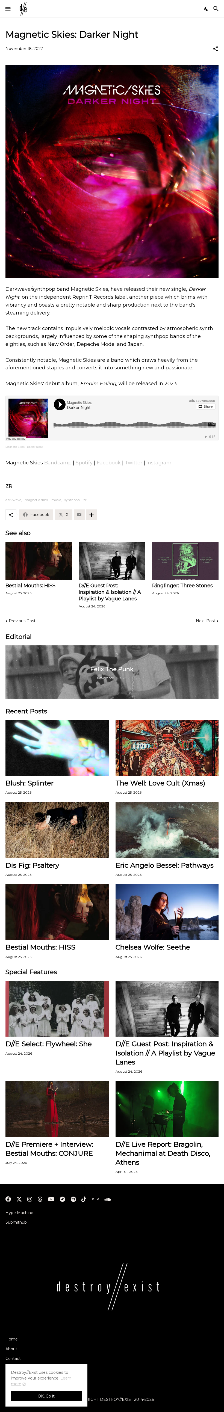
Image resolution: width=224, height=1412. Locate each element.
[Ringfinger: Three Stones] (185, 561)
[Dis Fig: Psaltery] (57, 830)
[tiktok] (83, 1199)
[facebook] (8, 1199)
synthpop (72, 500)
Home (11, 1339)
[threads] (40, 1199)
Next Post (205, 620)
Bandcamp (58, 463)
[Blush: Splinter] (57, 748)
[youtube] (51, 1199)
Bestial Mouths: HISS (30, 586)
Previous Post (22, 620)
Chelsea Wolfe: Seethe (153, 947)
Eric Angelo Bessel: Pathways (165, 865)
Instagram (159, 463)
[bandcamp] (62, 1199)
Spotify (84, 463)
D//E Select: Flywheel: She (48, 1044)
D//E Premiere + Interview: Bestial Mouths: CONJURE (49, 1148)
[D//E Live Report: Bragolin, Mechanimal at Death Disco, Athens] (167, 1109)
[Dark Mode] (206, 8)
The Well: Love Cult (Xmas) (160, 783)
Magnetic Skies (15, 446)
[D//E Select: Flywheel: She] (57, 1009)
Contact (13, 1358)
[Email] (79, 514)
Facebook (109, 463)
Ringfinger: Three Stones (182, 586)
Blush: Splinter (29, 783)
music (56, 500)
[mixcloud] (95, 1199)
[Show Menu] (7, 8)
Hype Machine (19, 1212)
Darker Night (35, 446)
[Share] (216, 49)
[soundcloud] (107, 1199)
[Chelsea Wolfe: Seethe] (167, 912)
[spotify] (73, 1199)
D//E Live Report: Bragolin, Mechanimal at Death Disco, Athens (163, 1153)
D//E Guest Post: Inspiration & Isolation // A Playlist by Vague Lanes (110, 592)
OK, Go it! (46, 1396)
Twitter (133, 463)
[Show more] (91, 514)
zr (85, 500)
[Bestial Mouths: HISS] (38, 561)
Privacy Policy (18, 1368)
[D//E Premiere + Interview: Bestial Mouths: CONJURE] (57, 1109)
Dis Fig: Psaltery (32, 865)
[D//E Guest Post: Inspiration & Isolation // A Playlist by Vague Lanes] (112, 561)
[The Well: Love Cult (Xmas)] (167, 748)
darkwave (13, 500)
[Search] (217, 8)
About (11, 1348)
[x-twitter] (19, 1199)
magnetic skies (36, 500)
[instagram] (29, 1199)
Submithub (16, 1222)
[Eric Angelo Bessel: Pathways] (167, 830)
